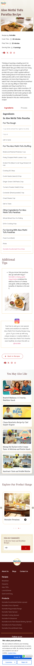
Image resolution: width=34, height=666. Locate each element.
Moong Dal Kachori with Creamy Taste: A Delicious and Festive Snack (16, 448)
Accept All (17, 657)
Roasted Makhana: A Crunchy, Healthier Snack (14, 399)
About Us (5, 571)
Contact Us (24, 571)
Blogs (14, 571)
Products (5, 598)
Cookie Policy (12, 653)
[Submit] (25, 548)
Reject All (24, 662)
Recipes (5, 577)
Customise (8, 662)
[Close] (32, 639)
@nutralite (17, 343)
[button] (1, 508)
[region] (17, 652)
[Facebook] (4, 52)
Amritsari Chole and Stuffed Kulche (16, 471)
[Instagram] (10, 52)
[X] (7, 52)
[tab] (9, 108)
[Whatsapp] (14, 52)
